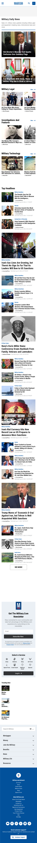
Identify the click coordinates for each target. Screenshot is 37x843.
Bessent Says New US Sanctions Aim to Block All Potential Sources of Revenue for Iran (25, 363)
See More (18, 567)
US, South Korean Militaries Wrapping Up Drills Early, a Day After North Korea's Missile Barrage (24, 557)
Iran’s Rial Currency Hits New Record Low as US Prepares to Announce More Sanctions (16, 432)
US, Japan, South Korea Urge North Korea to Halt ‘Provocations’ (24, 530)
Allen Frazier (5, 144)
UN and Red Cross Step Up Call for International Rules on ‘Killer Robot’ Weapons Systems (25, 280)
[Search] (29, 3)
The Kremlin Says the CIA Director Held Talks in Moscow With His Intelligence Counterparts (24, 196)
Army (18, 784)
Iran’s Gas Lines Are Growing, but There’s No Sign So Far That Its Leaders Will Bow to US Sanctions (17, 265)
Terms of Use (26, 643)
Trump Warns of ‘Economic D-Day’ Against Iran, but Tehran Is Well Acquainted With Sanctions (18, 515)
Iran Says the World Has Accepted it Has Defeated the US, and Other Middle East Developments (24, 473)
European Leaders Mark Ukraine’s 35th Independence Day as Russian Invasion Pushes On (25, 307)
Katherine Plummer (29, 111)
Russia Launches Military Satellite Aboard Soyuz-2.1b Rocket (24, 293)
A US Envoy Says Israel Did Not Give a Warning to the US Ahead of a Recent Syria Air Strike (25, 460)
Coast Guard (18, 786)
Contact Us (19, 803)
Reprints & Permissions (18, 807)
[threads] (29, 823)
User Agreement (18, 809)
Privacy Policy (10, 644)
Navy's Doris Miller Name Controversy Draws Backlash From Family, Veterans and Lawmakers (18, 349)
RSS (18, 815)
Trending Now (6, 683)
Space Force (18, 792)
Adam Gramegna (6, 111)
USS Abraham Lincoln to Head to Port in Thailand (5, 705)
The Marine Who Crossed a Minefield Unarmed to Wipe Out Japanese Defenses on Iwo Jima (12, 141)
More (32, 89)
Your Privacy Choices (18, 813)
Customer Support (20, 837)
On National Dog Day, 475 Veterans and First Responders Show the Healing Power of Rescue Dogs (5, 718)
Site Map (18, 817)
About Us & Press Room (18, 799)
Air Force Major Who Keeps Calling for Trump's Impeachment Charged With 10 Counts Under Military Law (12, 108)
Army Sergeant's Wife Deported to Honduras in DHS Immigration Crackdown (25, 223)
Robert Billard (28, 175)
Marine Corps (18, 788)
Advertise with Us (18, 805)
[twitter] (20, 823)
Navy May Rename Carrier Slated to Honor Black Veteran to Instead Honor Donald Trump (25, 543)
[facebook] (12, 823)
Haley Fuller (5, 175)
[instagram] (16, 823)
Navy (18, 790)
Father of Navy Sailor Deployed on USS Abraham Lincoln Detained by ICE (24, 390)
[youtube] (7, 823)
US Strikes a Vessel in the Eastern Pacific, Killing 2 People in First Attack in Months (25, 376)
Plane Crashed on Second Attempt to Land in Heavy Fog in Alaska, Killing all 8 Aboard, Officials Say (25, 446)
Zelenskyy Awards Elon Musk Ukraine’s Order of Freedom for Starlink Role (24, 210)
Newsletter (18, 801)
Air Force (18, 782)
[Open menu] (3, 3)
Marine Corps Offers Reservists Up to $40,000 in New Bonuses (5, 693)
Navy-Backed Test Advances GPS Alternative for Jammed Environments (11, 172)
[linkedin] (25, 823)
